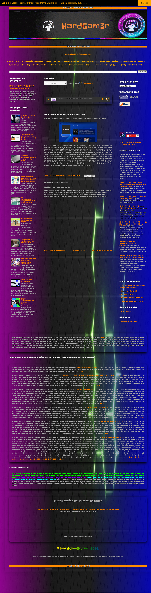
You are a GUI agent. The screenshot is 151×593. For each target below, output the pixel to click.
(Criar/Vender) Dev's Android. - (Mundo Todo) (133, 197)
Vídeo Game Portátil (109, 61)
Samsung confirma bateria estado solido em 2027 (28, 158)
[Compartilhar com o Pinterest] (94, 176)
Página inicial (13, 61)
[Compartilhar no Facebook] (92, 176)
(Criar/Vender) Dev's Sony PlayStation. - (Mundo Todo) (132, 257)
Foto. (106, 433)
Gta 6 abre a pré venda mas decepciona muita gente (28, 261)
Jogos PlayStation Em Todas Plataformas (27, 301)
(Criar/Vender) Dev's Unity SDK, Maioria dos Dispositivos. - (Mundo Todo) (133, 184)
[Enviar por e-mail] (85, 176)
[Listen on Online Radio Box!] (107, 99)
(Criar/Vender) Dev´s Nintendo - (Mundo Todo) (129, 244)
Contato (97, 65)
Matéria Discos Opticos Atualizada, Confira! (21, 87)
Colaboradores (76, 65)
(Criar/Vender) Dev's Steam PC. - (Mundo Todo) (132, 207)
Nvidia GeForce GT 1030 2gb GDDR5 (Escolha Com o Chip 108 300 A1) (93, 376)
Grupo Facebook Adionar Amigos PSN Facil (131, 143)
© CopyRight (109, 65)
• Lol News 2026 (126, 294)
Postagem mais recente (54, 251)
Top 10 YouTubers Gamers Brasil (41, 65)
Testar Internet (53, 61)
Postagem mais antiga (102, 251)
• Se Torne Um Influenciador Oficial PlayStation (132, 287)
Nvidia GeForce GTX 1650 (87, 390)
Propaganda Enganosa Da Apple (26, 220)
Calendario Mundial (128, 321)
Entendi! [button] (144, 3)
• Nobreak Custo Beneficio (131, 298)
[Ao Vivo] (48, 99)
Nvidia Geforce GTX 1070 (98, 407)
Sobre (88, 65)
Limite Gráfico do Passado (133, 61)
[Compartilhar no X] (89, 176)
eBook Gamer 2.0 (89, 61)
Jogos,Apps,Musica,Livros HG (131, 65)
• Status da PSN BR (128, 291)
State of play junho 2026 (27, 280)
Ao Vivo (62, 65)
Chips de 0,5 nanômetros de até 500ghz (27, 241)
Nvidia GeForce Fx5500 (87, 368)
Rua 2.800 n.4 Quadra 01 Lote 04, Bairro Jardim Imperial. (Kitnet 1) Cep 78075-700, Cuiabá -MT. (78, 510)
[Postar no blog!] (87, 176)
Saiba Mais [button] (82, 3)
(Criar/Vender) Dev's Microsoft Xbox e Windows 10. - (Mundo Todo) (133, 224)
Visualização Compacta (32, 61)
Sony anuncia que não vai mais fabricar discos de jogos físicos (28, 179)
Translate (88, 83)
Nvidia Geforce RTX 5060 (112, 421)
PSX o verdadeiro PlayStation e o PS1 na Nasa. (28, 200)
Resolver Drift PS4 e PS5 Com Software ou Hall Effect (28, 137)
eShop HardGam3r (15, 65)
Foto (103, 338)
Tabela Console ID (71, 61)
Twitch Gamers (126, 311)
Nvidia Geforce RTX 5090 (112, 437)
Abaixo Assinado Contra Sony (28, 116)
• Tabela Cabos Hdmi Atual (131, 301)
